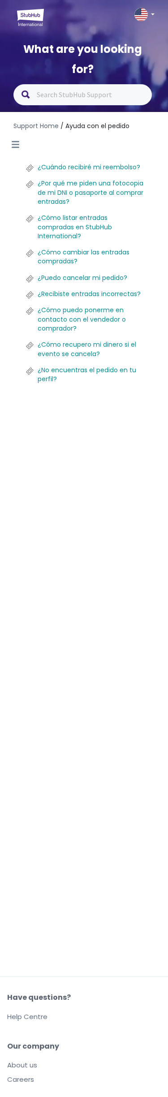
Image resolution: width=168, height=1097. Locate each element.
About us (22, 1065)
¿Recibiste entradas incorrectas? (89, 293)
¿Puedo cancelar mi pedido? (82, 277)
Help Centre (27, 1016)
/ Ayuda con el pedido (94, 125)
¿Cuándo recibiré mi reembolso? (89, 167)
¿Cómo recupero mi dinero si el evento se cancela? (87, 349)
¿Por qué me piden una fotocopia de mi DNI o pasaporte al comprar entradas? (90, 192)
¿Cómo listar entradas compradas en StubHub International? (75, 227)
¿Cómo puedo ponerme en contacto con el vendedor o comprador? (82, 319)
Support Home (36, 125)
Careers (20, 1079)
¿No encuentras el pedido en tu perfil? (87, 374)
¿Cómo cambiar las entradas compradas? (83, 257)
